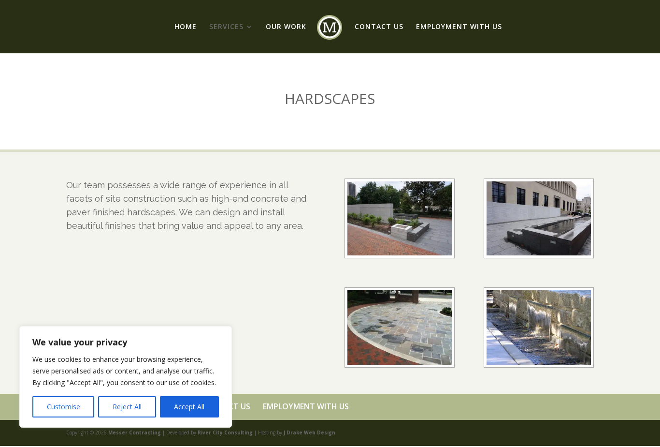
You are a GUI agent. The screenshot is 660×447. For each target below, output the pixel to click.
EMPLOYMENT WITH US (459, 27)
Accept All (189, 406)
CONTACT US (379, 27)
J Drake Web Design (309, 432)
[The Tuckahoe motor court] (399, 362)
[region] (125, 377)
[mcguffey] (539, 362)
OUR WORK (286, 27)
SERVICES (226, 27)
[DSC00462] (539, 252)
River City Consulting (225, 432)
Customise (63, 406)
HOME (185, 27)
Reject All (127, 406)
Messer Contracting (134, 432)
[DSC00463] (399, 252)
